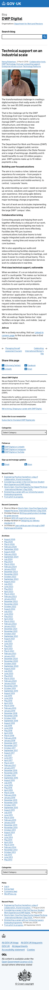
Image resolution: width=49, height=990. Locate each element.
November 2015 (10, 802)
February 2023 (10, 596)
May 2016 (8, 788)
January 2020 (10, 683)
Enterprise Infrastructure (12, 66)
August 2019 (9, 693)
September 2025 (11, 549)
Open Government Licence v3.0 (17, 961)
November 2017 (10, 745)
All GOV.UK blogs (10, 942)
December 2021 (10, 629)
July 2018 (8, 726)
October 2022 (10, 606)
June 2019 (8, 698)
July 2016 (8, 783)
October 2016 (10, 775)
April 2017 (8, 760)
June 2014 (8, 837)
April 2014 (8, 842)
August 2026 (9, 539)
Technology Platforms (32, 66)
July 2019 (8, 696)
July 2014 (8, 835)
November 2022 (11, 604)
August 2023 (9, 581)
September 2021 (11, 636)
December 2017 (10, 743)
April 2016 (8, 790)
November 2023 (11, 574)
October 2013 (10, 852)
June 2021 (8, 643)
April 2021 (8, 648)
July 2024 (8, 559)
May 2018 (8, 730)
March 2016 (9, 793)
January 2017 (9, 768)
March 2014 (9, 845)
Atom (29, 464)
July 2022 (8, 611)
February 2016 (10, 795)
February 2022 (10, 624)
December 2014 (10, 825)
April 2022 (8, 619)
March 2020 (9, 678)
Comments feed (10, 891)
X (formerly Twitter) (12, 365)
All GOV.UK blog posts (31, 942)
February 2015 (10, 820)
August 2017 (9, 753)
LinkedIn (8, 369)
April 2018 (8, 733)
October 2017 (9, 748)
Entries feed (9, 889)
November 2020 (11, 661)
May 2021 (8, 646)
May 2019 (8, 701)
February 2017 (10, 765)
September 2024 (11, 557)
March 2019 (9, 706)
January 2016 (9, 797)
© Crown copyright (24, 983)
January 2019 (9, 711)
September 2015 (11, 807)
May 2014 (8, 840)
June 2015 (8, 815)
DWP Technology (9, 64)
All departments (20, 946)
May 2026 (8, 542)
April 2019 (8, 703)
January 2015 (9, 822)
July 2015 (8, 812)
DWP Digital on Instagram (15, 449)
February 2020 (10, 681)
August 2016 (9, 780)
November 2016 (10, 773)
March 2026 (9, 544)
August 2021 (9, 639)
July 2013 (8, 855)
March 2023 (9, 594)
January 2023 (10, 599)
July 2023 (8, 584)
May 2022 (8, 616)
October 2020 (10, 663)
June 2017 (8, 758)
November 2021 (10, 631)
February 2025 (10, 554)
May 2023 (8, 589)
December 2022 (11, 601)
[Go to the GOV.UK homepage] (11, 3)
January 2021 (9, 656)
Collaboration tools (37, 62)
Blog (4, 14)
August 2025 (9, 552)
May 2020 (8, 676)
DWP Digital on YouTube (14, 452)
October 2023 (10, 576)
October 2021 (10, 634)
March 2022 (9, 621)
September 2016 (11, 778)
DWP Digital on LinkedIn (14, 447)
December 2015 (10, 800)
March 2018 (9, 735)
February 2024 (10, 567)
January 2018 (9, 740)
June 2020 (8, 673)
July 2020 (8, 671)
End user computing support (28, 64)
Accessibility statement (13, 949)
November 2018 (10, 716)
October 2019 (10, 688)
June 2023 (8, 586)
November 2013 (10, 850)
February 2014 (10, 847)
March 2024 (9, 564)
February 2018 (10, 738)
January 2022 (10, 626)
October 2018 (10, 718)
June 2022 (8, 614)
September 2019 (11, 691)
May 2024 (8, 562)
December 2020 (11, 658)
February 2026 (10, 547)
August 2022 (9, 609)
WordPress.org (10, 894)
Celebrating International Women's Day (34, 351)
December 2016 (10, 770)
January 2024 (10, 569)
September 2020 (11, 666)
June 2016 (8, 785)
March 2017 (9, 763)
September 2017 (11, 750)
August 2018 (9, 723)
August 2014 (9, 832)
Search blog (8, 31)
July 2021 (8, 641)
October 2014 (10, 830)
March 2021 (9, 651)
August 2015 (9, 810)
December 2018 (10, 713)
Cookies (31, 949)
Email (29, 369)
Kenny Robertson (9, 62)
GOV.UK (6, 946)
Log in (6, 886)
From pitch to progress (13, 497)
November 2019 (10, 686)
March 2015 (9, 817)
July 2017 (8, 755)
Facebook (31, 365)
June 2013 (8, 857)
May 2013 (8, 860)
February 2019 (10, 708)
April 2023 (8, 591)
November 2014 (10, 827)
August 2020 (9, 668)
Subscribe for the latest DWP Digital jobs (18, 420)
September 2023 (11, 579)
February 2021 (10, 653)
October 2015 (10, 805)
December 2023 (11, 572)
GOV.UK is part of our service (23, 518)
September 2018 (11, 721)
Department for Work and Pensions (28, 24)
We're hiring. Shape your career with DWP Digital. (22, 409)
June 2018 (8, 728)
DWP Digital (12, 18)
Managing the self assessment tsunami (13, 349)
